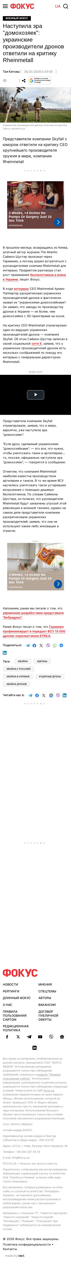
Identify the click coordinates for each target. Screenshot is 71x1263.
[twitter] (18, 1036)
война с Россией (19, 668)
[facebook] (7, 1036)
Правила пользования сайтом (15, 1015)
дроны (43, 661)
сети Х (37, 343)
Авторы (44, 998)
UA (58, 6)
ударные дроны (51, 676)
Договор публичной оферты (48, 1015)
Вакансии (47, 1005)
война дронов (17, 684)
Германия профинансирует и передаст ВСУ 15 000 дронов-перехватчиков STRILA (34, 631)
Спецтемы (47, 991)
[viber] (51, 1036)
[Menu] (5, 6)
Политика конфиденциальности (27, 1244)
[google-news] (62, 1036)
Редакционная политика (16, 1028)
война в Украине (19, 676)
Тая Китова (11, 71)
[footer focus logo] (20, 973)
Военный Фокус (17, 18)
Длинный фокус (17, 998)
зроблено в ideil (15, 1256)
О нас (7, 1005)
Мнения (45, 984)
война (24, 661)
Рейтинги (11, 991)
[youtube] (40, 1036)
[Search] (65, 6)
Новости (10, 984)
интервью (21, 289)
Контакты (10, 1249)
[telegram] (29, 1036)
